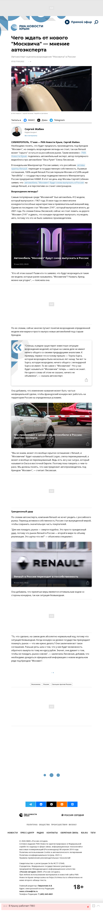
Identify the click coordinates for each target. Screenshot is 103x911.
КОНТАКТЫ (52, 833)
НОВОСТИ (13, 833)
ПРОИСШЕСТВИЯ (59, 824)
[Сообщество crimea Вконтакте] (41, 804)
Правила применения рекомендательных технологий (44, 858)
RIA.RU (84, 833)
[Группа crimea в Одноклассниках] (62, 804)
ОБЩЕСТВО (44, 824)
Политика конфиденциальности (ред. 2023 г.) (40, 855)
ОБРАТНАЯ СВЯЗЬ (69, 833)
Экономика (35, 684)
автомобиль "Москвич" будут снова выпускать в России (54, 182)
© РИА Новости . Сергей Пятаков (22, 113)
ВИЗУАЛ (72, 824)
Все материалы (31, 136)
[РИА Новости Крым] (27, 27)
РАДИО (40, 833)
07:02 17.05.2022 (17, 61)
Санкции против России (61, 684)
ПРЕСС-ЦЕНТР (27, 833)
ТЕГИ (93, 833)
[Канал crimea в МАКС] (72, 804)
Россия (46, 684)
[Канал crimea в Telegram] (30, 804)
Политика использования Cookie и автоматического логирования (50, 852)
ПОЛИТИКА (32, 824)
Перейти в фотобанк (41, 113)
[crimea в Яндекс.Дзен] (51, 804)
